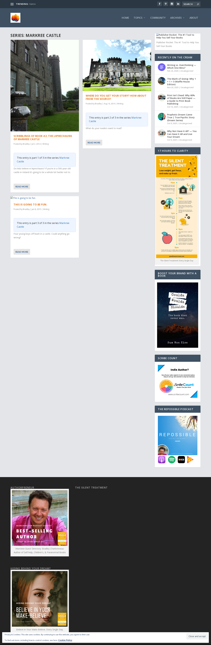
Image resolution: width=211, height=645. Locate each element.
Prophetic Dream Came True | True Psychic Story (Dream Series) (181, 117)
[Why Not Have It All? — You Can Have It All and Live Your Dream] (162, 133)
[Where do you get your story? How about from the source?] (117, 65)
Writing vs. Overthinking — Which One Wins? (181, 66)
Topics (138, 18)
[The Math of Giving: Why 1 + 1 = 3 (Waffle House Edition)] (162, 81)
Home (125, 18)
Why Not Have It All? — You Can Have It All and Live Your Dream (182, 134)
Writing (45, 144)
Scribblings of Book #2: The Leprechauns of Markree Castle (43, 137)
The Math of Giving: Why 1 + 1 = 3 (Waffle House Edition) (181, 81)
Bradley (26, 144)
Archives (176, 18)
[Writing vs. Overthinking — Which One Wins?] (162, 67)
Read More (21, 186)
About (194, 18)
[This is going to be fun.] (45, 198)
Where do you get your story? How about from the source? (116, 97)
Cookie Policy (65, 640)
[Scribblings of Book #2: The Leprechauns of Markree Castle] (45, 85)
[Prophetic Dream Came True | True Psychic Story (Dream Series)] (162, 117)
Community (158, 18)
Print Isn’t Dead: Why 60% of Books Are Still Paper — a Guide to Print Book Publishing (181, 99)
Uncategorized (186, 71)
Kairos (32, 3)
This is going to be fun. (30, 204)
